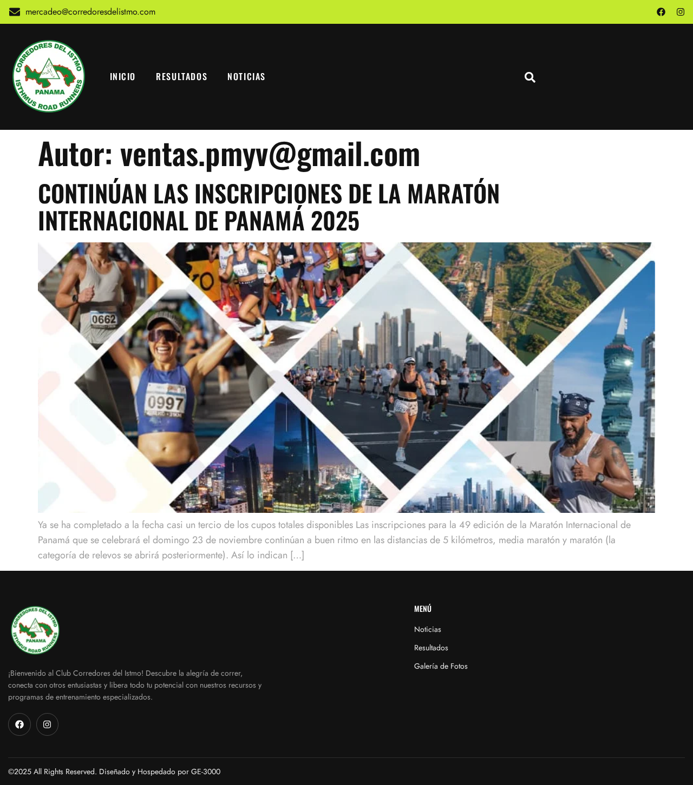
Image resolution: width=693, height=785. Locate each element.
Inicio (123, 76)
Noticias (246, 76)
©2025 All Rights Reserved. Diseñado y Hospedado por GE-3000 (114, 771)
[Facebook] (661, 12)
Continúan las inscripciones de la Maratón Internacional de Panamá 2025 (269, 206)
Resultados (181, 76)
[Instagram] (680, 12)
